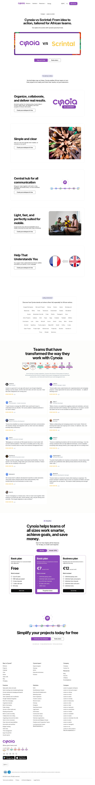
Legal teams (36, 709)
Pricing (49, 3)
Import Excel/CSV (7, 733)
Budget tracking (7, 726)
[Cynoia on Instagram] (10, 754)
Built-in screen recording (9, 713)
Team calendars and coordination (11, 696)
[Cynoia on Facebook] (7, 754)
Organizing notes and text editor (10, 718)
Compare (66, 685)
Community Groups (37, 716)
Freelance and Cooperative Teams (41, 722)
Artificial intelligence (26, 780)
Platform (5, 666)
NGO (34, 688)
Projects (5, 668)
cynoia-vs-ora (66, 726)
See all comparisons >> (69, 730)
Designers (35, 705)
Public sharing (6, 707)
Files (4, 679)
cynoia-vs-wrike (67, 703)
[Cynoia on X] (16, 754)
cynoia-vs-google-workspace (70, 688)
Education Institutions (38, 672)
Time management (7, 730)
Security (65, 675)
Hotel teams (36, 711)
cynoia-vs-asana (67, 696)
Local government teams (39, 724)
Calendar (5, 670)
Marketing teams (37, 694)
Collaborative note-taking (9, 716)
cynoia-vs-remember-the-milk (70, 718)
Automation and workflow (9, 724)
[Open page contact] (67, 3)
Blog (64, 673)
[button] (54, 60)
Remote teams (36, 701)
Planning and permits (8, 711)
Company (65, 666)
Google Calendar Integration (9, 698)
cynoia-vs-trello (67, 705)
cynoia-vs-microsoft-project (70, 690)
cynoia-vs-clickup (67, 692)
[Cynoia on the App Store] (21, 758)
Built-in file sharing (7, 705)
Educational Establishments (39, 692)
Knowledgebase (67, 680)
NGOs (34, 670)
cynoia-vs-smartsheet (68, 709)
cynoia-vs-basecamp (68, 701)
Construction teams (38, 713)
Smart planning (6, 694)
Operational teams (37, 707)
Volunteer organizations (38, 718)
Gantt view (5, 728)
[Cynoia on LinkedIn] (4, 754)
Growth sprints (6, 735)
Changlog (5, 681)
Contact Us (66, 668)
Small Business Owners (38, 690)
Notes (4, 674)
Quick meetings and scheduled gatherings (13, 690)
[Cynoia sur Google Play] (9, 758)
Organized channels (7, 703)
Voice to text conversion (9, 720)
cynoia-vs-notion (67, 694)
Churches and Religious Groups (40, 720)
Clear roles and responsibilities (10, 722)
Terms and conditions (8, 780)
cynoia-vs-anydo (67, 716)
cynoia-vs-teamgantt (68, 724)
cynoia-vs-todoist (67, 711)
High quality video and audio (9, 688)
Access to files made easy (9, 709)
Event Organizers (37, 696)
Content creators (37, 698)
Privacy (17, 780)
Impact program (37, 666)
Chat (4, 672)
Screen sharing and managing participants (13, 692)
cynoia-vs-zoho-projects (69, 728)
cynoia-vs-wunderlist (68, 713)
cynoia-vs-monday (67, 698)
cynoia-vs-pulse (67, 720)
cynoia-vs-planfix (67, 722)
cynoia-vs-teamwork (68, 707)
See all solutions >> (38, 726)
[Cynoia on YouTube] (13, 754)
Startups (35, 668)
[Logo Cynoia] (21, 3)
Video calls (5, 676)
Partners (35, 674)
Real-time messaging (8, 701)
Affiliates (65, 677)
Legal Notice (37, 780)
